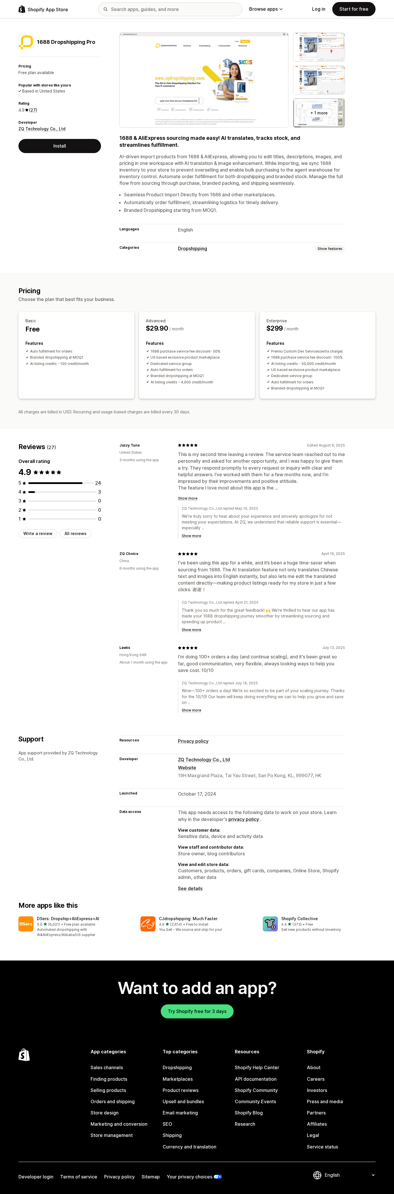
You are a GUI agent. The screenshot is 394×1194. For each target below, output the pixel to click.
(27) (33, 110)
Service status (322, 1147)
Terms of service (78, 1177)
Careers (315, 1079)
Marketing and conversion (119, 1124)
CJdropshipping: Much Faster (188, 918)
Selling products (108, 1090)
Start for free (353, 9)
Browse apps (263, 9)
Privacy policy (193, 741)
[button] (74, 926)
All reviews (76, 533)
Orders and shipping (113, 1101)
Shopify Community (256, 1090)
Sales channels (107, 1067)
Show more (187, 498)
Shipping (172, 1135)
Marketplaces (178, 1079)
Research (245, 1124)
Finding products (109, 1079)
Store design (105, 1113)
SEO (167, 1124)
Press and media (325, 1101)
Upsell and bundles (183, 1101)
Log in (318, 9)
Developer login (35, 1177)
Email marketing (180, 1113)
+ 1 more (319, 112)
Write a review (37, 533)
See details (190, 888)
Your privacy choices (189, 1177)
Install (59, 146)
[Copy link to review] (143, 445)
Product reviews (180, 1090)
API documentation (256, 1079)
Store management (112, 1135)
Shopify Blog (249, 1113)
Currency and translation (189, 1147)
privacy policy (243, 819)
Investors (317, 1090)
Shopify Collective (299, 918)
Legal (313, 1135)
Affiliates (317, 1124)
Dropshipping (192, 248)
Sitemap (151, 1177)
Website (187, 768)
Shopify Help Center (257, 1067)
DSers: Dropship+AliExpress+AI (68, 918)
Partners (316, 1113)
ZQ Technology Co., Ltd (41, 128)
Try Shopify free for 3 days (197, 1011)
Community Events (255, 1101)
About (313, 1067)
